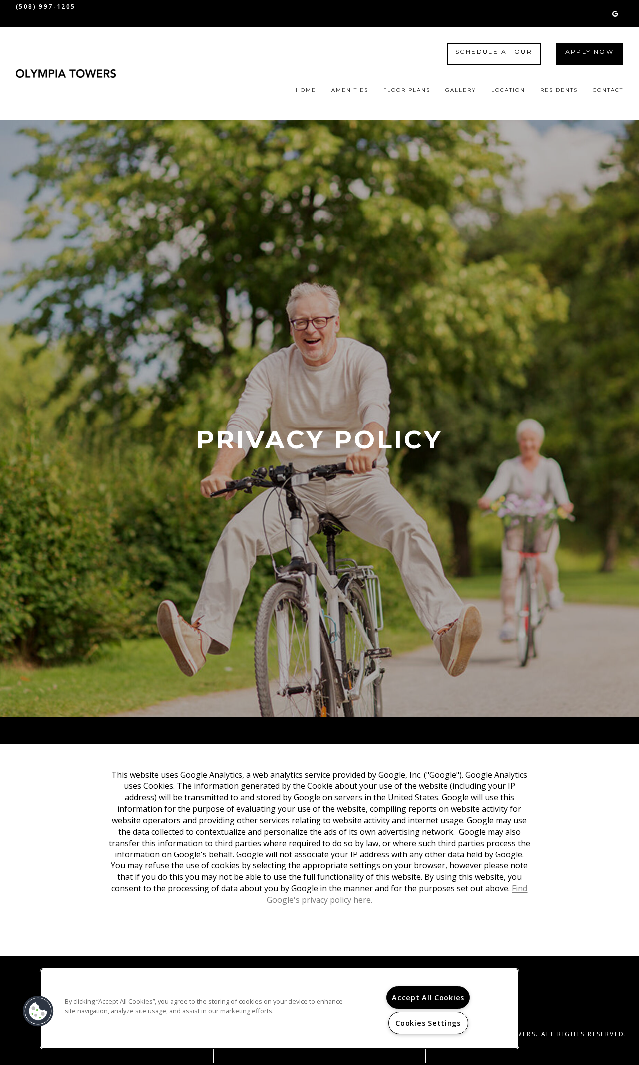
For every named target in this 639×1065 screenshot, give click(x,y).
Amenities (349, 90)
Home (306, 90)
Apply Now (589, 51)
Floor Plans (406, 90)
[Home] (66, 73)
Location (508, 90)
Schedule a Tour (493, 51)
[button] (615, 13)
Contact (608, 90)
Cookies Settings (428, 1023)
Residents (559, 90)
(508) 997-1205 (46, 6)
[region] (279, 1008)
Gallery (460, 90)
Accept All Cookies (428, 997)
